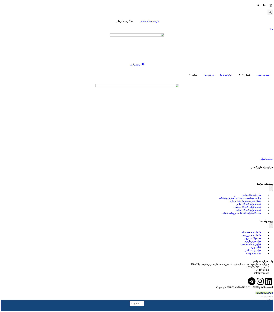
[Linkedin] (269, 281)
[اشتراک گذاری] (265, 296)
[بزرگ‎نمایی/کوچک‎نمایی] (271, 296)
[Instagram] (260, 281)
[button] (270, 12)
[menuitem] (137, 303)
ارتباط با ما (226, 74)
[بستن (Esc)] (262, 296)
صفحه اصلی (263, 74)
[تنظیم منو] (271, 188)
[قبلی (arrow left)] (271, 299)
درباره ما (209, 74)
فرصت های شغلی (149, 21)
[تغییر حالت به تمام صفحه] (268, 296)
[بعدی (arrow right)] (268, 299)
